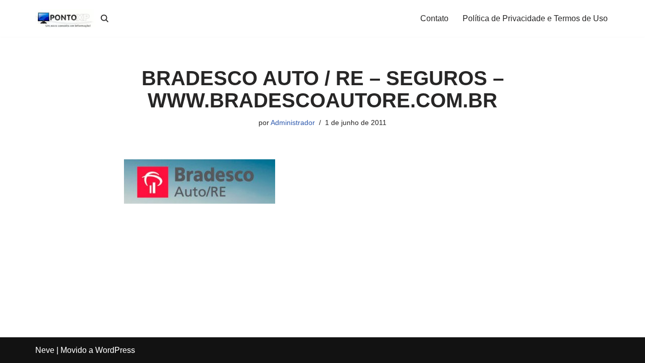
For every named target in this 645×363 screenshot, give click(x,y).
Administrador (293, 122)
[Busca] (104, 18)
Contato (434, 18)
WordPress (115, 350)
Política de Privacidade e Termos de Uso (535, 18)
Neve (44, 350)
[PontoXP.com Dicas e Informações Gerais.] (65, 18)
